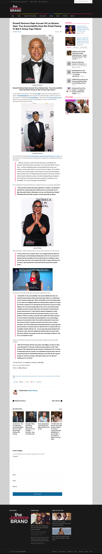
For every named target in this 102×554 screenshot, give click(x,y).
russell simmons (41, 376)
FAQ (40, 1)
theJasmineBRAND (21, 551)
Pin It (33, 382)
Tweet (16, 382)
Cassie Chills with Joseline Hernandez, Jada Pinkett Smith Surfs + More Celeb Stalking (61, 523)
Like (22, 382)
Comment (16, 456)
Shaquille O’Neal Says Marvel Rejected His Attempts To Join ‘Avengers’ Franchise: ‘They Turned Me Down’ (30, 429)
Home (31, 1)
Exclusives (43, 16)
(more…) (79, 55)
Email (14, 480)
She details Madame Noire (54, 97)
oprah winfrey (25, 376)
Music (58, 16)
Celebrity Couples (70, 100)
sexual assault (49, 376)
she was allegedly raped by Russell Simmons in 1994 (44, 156)
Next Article (56, 401)
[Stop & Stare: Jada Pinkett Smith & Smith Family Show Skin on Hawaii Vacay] (61, 531)
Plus (28, 382)
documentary (19, 376)
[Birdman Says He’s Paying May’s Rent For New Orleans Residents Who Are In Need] (40, 518)
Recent (76, 47)
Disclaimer (54, 551)
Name (14, 475)
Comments (83, 47)
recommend (34, 376)
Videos (51, 16)
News (18, 16)
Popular (69, 47)
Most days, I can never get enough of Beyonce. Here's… (79, 64)
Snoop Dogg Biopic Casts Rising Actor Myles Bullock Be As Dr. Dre (43, 426)
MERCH (72, 16)
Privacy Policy (62, 551)
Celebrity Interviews (30, 16)
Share (39, 382)
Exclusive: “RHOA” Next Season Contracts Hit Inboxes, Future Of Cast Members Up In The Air (83, 40)
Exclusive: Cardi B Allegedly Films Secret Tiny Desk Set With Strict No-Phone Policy (83, 28)
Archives (81, 551)
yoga (14, 377)
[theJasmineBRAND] (16, 8)
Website (15, 486)
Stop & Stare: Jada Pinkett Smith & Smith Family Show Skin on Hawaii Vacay (61, 538)
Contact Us (44, 1)
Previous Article (20, 401)
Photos (65, 16)
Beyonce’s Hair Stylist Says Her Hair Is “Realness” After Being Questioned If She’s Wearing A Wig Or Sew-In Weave (40, 539)
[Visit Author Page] (15, 392)
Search (86, 551)
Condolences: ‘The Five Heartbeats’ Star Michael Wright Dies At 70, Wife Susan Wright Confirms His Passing (18, 429)
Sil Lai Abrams (56, 376)
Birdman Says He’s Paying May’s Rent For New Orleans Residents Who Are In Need (39, 527)
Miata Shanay (17, 31)
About (35, 1)
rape (30, 376)
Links (91, 551)
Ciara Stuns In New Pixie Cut (37, 543)
